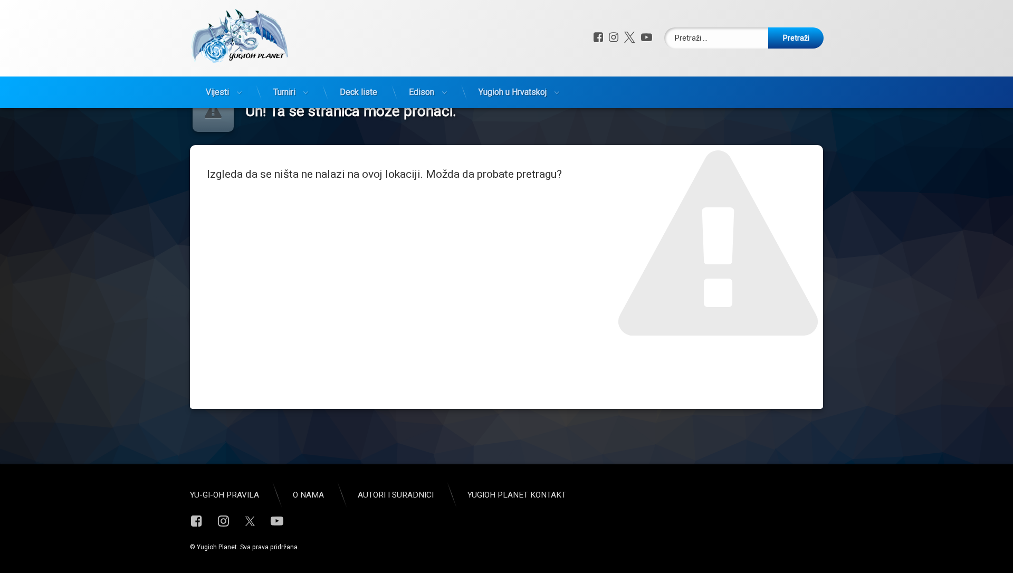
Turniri (284, 92)
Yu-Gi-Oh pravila (224, 495)
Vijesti (217, 92)
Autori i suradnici (396, 495)
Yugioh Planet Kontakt (516, 495)
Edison (421, 92)
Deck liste (358, 92)
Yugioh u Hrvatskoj (513, 92)
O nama (308, 495)
